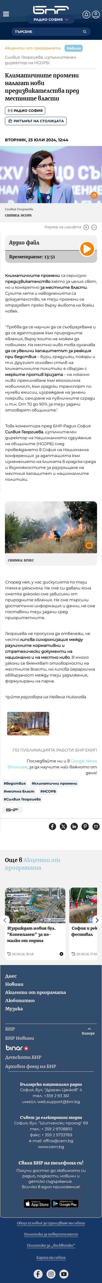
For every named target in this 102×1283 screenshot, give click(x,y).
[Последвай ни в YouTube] (64, 1274)
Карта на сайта (51, 1257)
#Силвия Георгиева (22, 799)
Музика (14, 1009)
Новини (14, 984)
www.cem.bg (51, 1146)
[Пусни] (87, 249)
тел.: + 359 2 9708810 (51, 1129)
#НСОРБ (48, 791)
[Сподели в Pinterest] (85, 826)
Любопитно (20, 1000)
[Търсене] (85, 32)
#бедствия (15, 783)
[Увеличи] (86, 227)
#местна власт (19, 791)
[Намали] (94, 227)
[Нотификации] (86, 14)
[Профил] (96, 14)
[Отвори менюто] (6, 14)
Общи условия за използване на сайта (51, 1223)
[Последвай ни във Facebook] (38, 1274)
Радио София (28, 110)
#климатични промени (54, 783)
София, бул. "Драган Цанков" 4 (51, 1090)
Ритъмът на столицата (39, 121)
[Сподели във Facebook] (52, 826)
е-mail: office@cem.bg (51, 1140)
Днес (11, 976)
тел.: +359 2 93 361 (51, 1095)
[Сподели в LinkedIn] (74, 826)
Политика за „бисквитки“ (51, 1245)
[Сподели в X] (63, 826)
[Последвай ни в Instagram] (51, 1274)
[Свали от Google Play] (65, 1204)
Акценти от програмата (33, 48)
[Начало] (51, 10)
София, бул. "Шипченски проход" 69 (51, 1123)
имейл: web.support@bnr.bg (51, 1101)
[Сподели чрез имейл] (96, 826)
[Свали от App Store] (37, 1204)
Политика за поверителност (51, 1234)
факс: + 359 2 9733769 (51, 1135)
